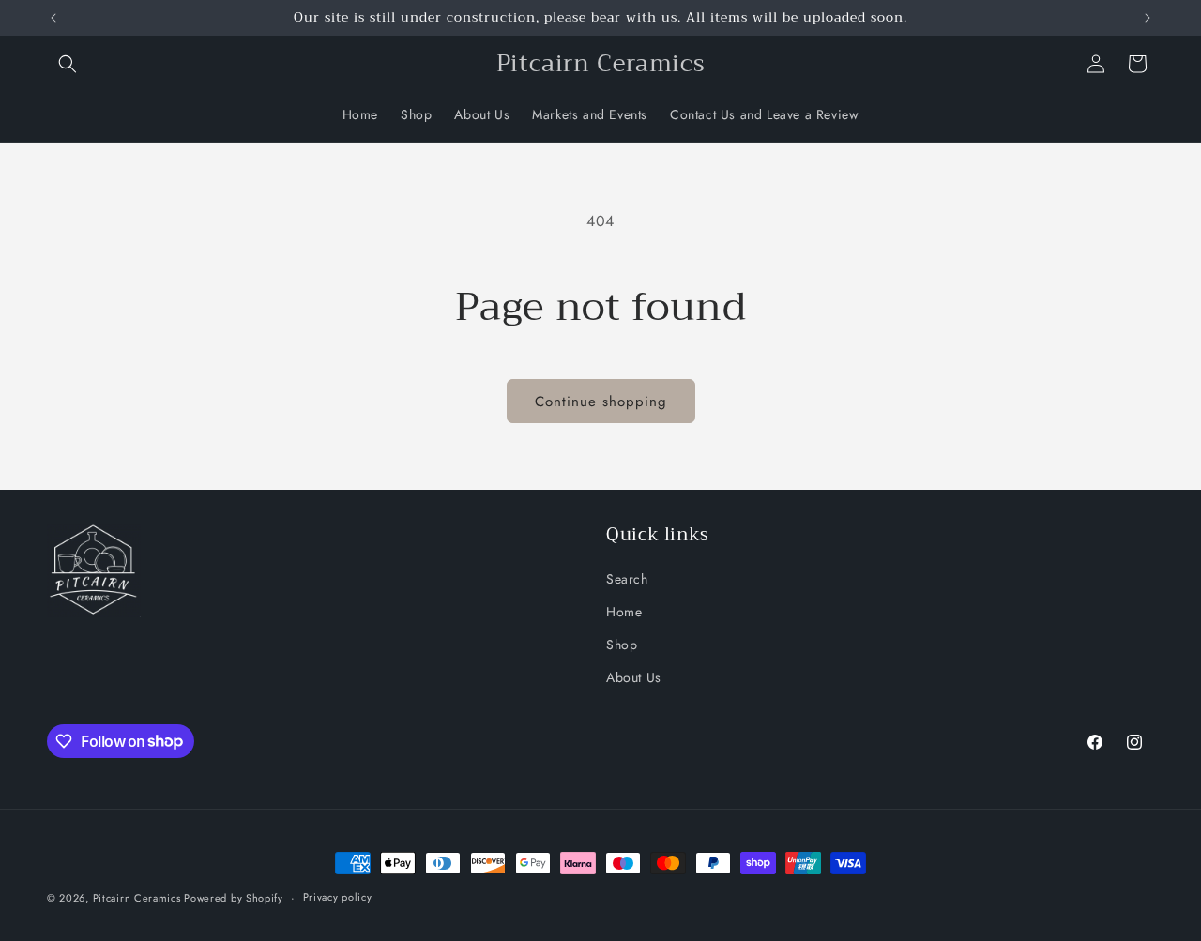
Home (624, 610)
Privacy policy (337, 896)
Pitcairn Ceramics (139, 897)
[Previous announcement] (53, 18)
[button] (67, 63)
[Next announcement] (1147, 18)
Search (627, 578)
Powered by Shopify (233, 897)
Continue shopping (601, 401)
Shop (621, 643)
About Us (633, 676)
